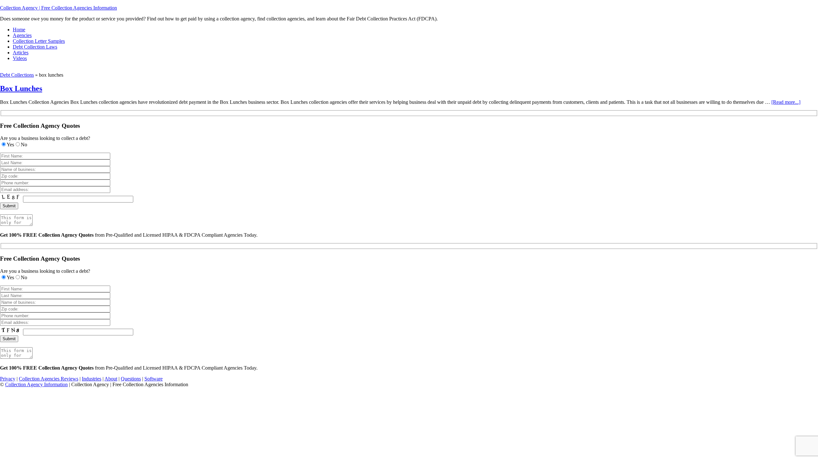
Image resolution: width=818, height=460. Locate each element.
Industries (91, 378)
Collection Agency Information (36, 384)
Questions (131, 378)
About (110, 378)
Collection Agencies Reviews (48, 378)
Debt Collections (17, 75)
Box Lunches (21, 88)
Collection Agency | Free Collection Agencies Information (58, 8)
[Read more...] (785, 102)
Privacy (7, 378)
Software (153, 378)
